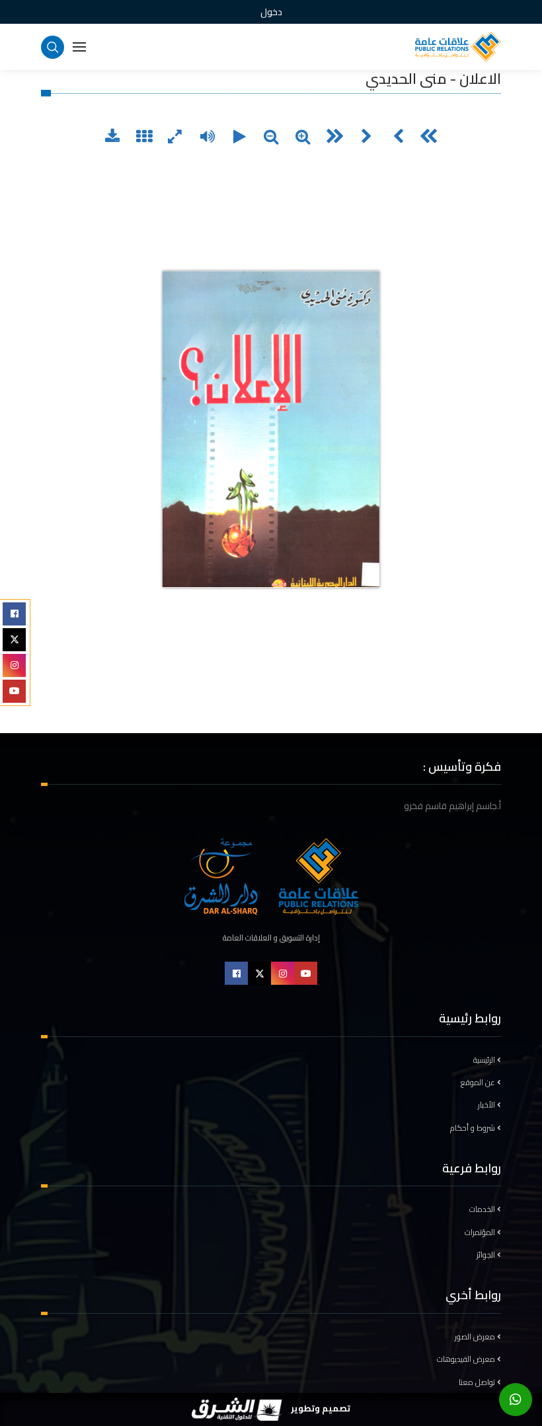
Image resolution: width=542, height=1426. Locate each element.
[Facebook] (14, 613)
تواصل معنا (478, 1382)
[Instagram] (14, 665)
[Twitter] (14, 639)
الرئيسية (485, 1060)
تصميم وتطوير (319, 1408)
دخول (271, 12)
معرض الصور (476, 1336)
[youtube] (14, 691)
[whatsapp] (515, 1399)
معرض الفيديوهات (467, 1359)
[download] (112, 137)
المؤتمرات (481, 1232)
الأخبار (487, 1105)
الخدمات (483, 1209)
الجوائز (487, 1255)
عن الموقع (479, 1082)
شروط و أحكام (473, 1128)
